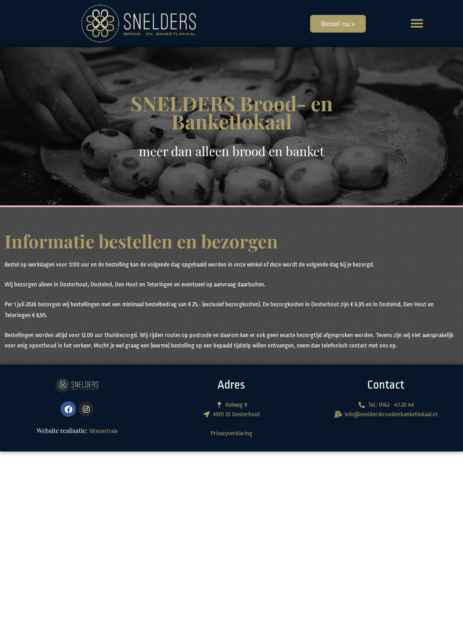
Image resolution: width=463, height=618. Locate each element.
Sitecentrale (103, 431)
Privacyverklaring (231, 433)
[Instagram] (86, 409)
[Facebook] (68, 409)
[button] (416, 24)
